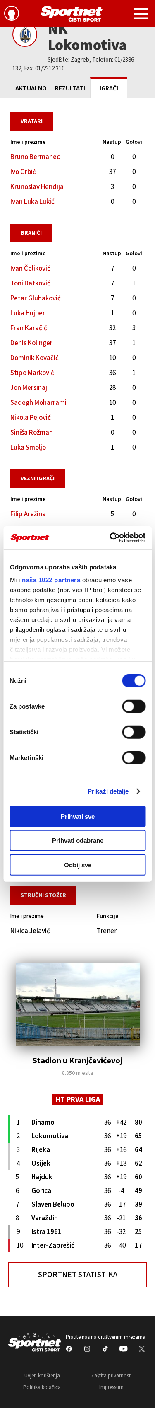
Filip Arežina (28, 514)
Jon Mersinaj (28, 388)
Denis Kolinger (31, 343)
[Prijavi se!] (11, 14)
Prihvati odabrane (77, 840)
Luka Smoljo (28, 447)
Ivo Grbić (23, 172)
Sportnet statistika (77, 1274)
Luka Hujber (27, 313)
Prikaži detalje (108, 791)
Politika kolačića (42, 1387)
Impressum (111, 1387)
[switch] (133, 706)
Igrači (109, 88)
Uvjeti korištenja (42, 1375)
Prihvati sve (78, 816)
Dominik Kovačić (34, 358)
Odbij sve (77, 864)
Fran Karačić (28, 328)
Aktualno (31, 88)
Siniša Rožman (31, 433)
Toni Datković (30, 283)
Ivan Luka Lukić (32, 202)
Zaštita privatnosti (111, 1375)
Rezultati (70, 88)
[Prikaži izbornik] (141, 15)
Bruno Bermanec (35, 157)
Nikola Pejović (30, 418)
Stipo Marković (32, 373)
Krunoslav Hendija (37, 187)
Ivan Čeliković (30, 268)
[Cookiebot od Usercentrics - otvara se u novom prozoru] (110, 537)
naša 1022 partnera (51, 579)
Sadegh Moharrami (38, 403)
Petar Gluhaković (35, 298)
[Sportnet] (72, 14)
